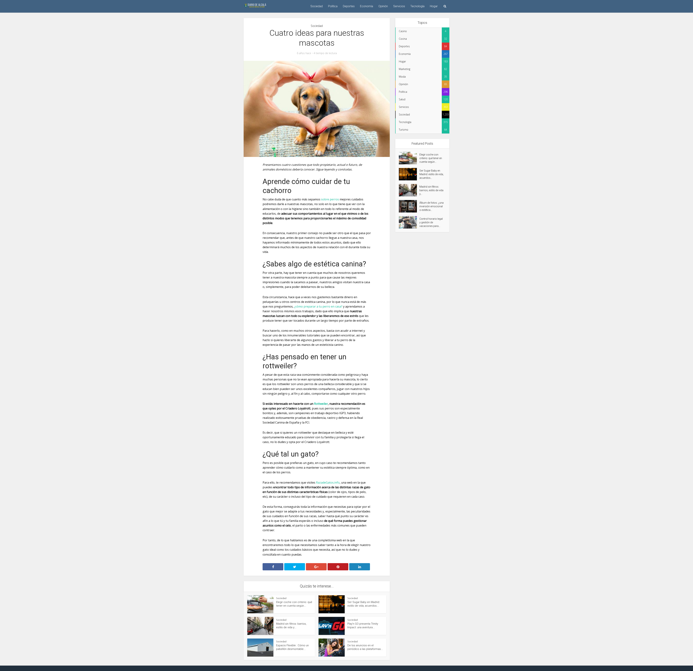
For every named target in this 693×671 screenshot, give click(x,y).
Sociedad (316, 6)
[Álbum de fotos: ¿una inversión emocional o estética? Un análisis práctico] (409, 206)
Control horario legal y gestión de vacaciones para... (431, 222)
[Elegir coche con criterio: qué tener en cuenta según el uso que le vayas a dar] (409, 158)
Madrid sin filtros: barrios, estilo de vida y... (431, 190)
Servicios (399, 6)
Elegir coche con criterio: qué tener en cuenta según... (430, 158)
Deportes (349, 6)
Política (332, 6)
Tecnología (417, 6)
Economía (366, 6)
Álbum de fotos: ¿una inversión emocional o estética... (431, 206)
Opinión (383, 6)
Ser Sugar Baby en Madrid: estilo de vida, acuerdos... (431, 174)
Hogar (434, 6)
